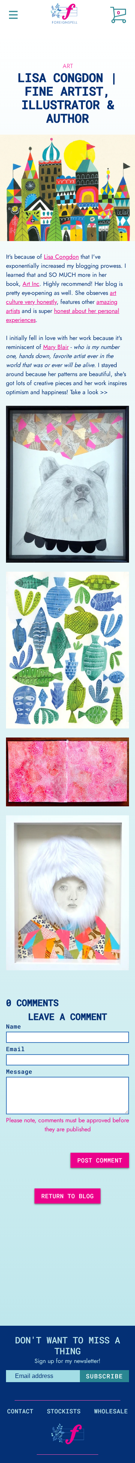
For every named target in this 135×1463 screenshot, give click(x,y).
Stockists (64, 1411)
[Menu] (13, 15)
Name (13, 1026)
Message (19, 1071)
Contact (20, 1411)
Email (15, 1049)
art (68, 66)
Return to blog (67, 1196)
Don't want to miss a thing (67, 1345)
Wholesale (111, 1411)
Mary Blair (56, 347)
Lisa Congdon (61, 256)
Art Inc (30, 283)
